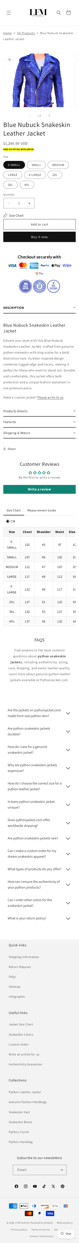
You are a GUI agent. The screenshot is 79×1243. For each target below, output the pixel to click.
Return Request (20, 967)
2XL (54, 175)
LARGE (13, 175)
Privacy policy (19, 1229)
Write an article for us (24, 1054)
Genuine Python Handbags (28, 1102)
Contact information (41, 1236)
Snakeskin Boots (20, 1122)
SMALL (36, 165)
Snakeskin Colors (21, 1034)
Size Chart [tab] (14, 510)
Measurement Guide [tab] (41, 510)
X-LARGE (35, 175)
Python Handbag (20, 1142)
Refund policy (64, 1222)
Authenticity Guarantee (25, 1064)
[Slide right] (49, 115)
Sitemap (14, 987)
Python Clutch (19, 1132)
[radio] (10, 521)
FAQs (12, 977)
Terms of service (40, 1229)
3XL (10, 185)
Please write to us (50, 397)
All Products (26, 33)
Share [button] (12, 449)
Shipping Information (24, 957)
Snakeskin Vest (19, 1112)
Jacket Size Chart (21, 1024)
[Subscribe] (61, 1170)
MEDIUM (58, 165)
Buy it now (39, 237)
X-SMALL (14, 165)
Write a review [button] (39, 489)
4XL (27, 185)
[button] (9, 13)
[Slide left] (30, 115)
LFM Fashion (22, 1222)
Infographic (17, 997)
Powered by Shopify (41, 1222)
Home (7, 33)
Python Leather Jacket (25, 1092)
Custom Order (19, 1044)
